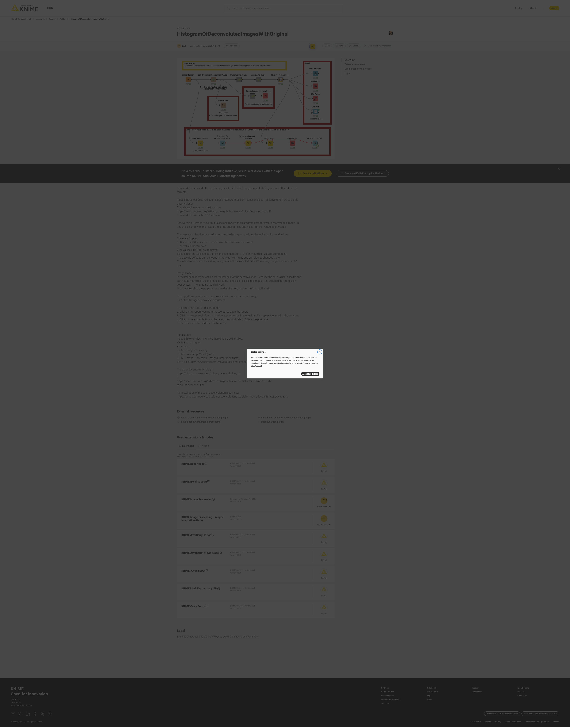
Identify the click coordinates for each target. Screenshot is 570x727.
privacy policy (256, 366)
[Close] (320, 352)
